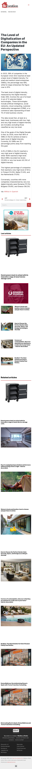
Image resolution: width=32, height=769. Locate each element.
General (4, 12)
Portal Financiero (21, 748)
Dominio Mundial (5, 746)
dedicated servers (11, 762)
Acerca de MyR (19, 739)
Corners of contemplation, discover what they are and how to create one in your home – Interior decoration (23, 343)
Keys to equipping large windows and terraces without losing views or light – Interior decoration (16, 466)
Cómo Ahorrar (20, 746)
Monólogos (4, 752)
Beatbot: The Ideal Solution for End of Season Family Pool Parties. (21, 360)
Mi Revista (19, 750)
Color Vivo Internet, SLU (17, 758)
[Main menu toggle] (28, 5)
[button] (16, 766)
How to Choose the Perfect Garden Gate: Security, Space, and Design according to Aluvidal (21, 326)
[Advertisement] (16, 23)
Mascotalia (20, 744)
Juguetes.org (4, 750)
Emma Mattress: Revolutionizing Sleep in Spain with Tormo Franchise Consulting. (14, 684)
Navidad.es (4, 748)
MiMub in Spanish (11, 192)
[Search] (29, 205)
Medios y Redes (23, 736)
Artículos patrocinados (8, 737)
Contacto (11, 739)
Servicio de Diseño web (22, 737)
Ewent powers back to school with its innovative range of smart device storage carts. (14, 276)
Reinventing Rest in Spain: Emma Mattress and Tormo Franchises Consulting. (16, 723)
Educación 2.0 (4, 744)
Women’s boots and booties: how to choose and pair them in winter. (22, 308)
